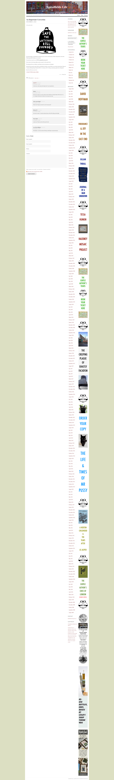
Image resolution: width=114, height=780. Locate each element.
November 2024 (72, 142)
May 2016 (71, 404)
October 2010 (71, 576)
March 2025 (71, 132)
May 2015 (71, 435)
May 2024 (71, 158)
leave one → (37, 78)
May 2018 (71, 343)
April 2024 (71, 160)
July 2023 (71, 183)
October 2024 (71, 145)
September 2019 (72, 301)
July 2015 (71, 430)
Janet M (34, 82)
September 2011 (72, 548)
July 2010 (71, 584)
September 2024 (72, 147)
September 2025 (72, 117)
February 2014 (71, 473)
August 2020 (71, 273)
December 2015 (72, 417)
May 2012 (71, 527)
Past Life (70, 72)
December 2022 (72, 201)
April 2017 (71, 376)
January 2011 (71, 568)
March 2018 (71, 348)
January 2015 (71, 445)
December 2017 (72, 355)
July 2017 (71, 368)
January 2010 (71, 599)
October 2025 (71, 114)
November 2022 (72, 204)
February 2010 (71, 597)
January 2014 (71, 476)
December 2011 (72, 540)
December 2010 (72, 571)
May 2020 (71, 281)
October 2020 (71, 268)
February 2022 (71, 227)
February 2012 (71, 535)
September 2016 (72, 394)
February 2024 (71, 165)
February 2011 (71, 566)
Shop (82, 15)
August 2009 (71, 612)
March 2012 (71, 533)
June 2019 (71, 309)
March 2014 (71, 471)
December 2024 (72, 140)
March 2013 (71, 502)
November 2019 (72, 296)
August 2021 (71, 242)
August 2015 (71, 427)
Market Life (71, 67)
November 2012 (72, 512)
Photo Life (71, 75)
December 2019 (72, 294)
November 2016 (72, 389)
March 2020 (71, 286)
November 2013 (72, 481)
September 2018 (72, 332)
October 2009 (71, 607)
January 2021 (71, 260)
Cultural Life (64, 74)
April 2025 (71, 129)
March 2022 (71, 224)
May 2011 (71, 558)
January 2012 (71, 538)
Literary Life (71, 64)
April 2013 (71, 499)
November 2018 (72, 327)
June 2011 (71, 556)
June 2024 (71, 155)
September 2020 (72, 271)
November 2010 (72, 574)
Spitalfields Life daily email (72, 32)
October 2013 (71, 484)
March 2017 (71, 379)
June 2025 (71, 124)
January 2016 (71, 414)
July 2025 (71, 122)
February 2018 (71, 350)
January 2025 (71, 137)
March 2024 (71, 163)
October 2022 (71, 206)
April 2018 (71, 345)
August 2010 (71, 581)
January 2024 (71, 168)
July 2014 (71, 461)
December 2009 (72, 602)
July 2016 (71, 399)
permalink (38, 91)
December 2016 (72, 386)
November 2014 (72, 450)
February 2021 (71, 258)
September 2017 (72, 363)
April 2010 (71, 592)
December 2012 (72, 509)
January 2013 (71, 507)
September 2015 (72, 425)
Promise (86, 15)
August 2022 (71, 212)
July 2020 (71, 276)
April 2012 (71, 530)
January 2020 (71, 291)
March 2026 (71, 101)
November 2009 (72, 604)
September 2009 (72, 610)
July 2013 (71, 491)
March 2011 (71, 563)
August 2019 (71, 304)
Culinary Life (71, 57)
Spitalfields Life (57, 7)
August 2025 (71, 119)
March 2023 (71, 194)
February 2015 (71, 443)
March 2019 (71, 317)
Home (78, 15)
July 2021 (71, 245)
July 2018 (71, 337)
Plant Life (71, 77)
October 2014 (71, 453)
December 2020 (72, 263)
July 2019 (71, 307)
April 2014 (71, 468)
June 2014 (71, 463)
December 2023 (72, 171)
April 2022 (71, 222)
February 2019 (71, 319)
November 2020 (72, 266)
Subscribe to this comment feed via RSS (35, 171)
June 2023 (71, 186)
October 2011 (71, 545)
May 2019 (71, 312)
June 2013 (71, 494)
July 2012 (71, 522)
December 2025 (72, 109)
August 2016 (71, 396)
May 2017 (71, 373)
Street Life (71, 82)
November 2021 (72, 235)
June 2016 (71, 402)
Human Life (71, 62)
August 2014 (71, 458)
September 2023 (72, 178)
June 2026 (71, 94)
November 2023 (72, 173)
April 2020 (71, 284)
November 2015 (72, 420)
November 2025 (72, 112)
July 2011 (71, 553)
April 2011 (71, 561)
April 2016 (71, 407)
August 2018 (71, 335)
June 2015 (71, 432)
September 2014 (72, 456)
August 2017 (71, 366)
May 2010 (71, 589)
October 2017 (71, 361)
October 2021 (71, 237)
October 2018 (71, 330)
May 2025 (71, 127)
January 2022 (71, 230)
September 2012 (72, 517)
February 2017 (71, 381)
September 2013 (72, 486)
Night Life (71, 70)
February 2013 (71, 504)
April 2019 (71, 314)
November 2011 (72, 543)
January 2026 (71, 106)
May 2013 (71, 497)
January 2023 (71, 199)
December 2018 (72, 325)
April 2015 (71, 438)
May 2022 (71, 219)
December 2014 (72, 448)
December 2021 (72, 232)
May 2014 (71, 466)
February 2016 (71, 412)
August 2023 (71, 181)
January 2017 (71, 384)
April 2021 (71, 253)
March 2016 (71, 409)
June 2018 (71, 340)
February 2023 (71, 196)
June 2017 (71, 371)
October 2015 (71, 422)
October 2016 (71, 391)
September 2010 (72, 579)
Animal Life (71, 52)
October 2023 (71, 176)
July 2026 (71, 91)
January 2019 (71, 322)
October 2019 (71, 299)
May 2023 (71, 189)
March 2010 (71, 594)
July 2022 (71, 214)
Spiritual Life (71, 80)
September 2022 (72, 209)
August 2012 (71, 520)
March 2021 (71, 255)
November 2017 (72, 358)
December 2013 (72, 479)
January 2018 (71, 353)
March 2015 (71, 440)
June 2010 (71, 586)
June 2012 (71, 525)
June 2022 (71, 217)
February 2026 (71, 104)
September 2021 (72, 240)
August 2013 (71, 489)
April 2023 (71, 191)
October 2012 (71, 515)
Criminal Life (71, 54)
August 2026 (71, 88)
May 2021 (71, 250)
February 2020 (71, 289)
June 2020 (71, 278)
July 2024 (71, 153)
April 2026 (71, 99)
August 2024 (71, 150)
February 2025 (71, 135)
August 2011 (71, 551)
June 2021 (71, 248)
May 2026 (71, 96)
